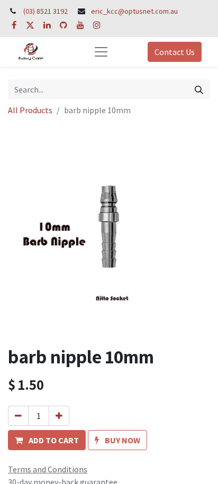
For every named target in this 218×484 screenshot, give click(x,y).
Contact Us (175, 52)
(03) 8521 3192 (45, 11)
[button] (47, 440)
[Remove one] (18, 416)
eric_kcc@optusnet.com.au (134, 11)
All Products (30, 110)
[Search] (199, 89)
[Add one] (59, 416)
